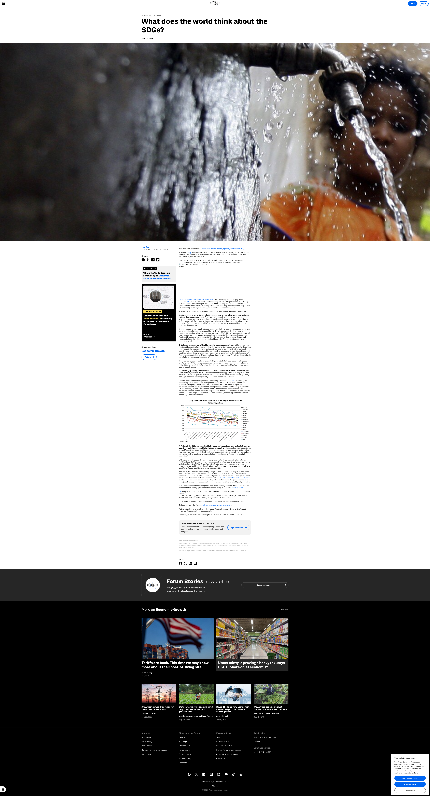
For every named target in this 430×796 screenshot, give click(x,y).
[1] (213, 254)
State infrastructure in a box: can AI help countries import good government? (196, 709)
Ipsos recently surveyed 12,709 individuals (196, 299)
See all (284, 609)
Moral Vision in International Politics (235, 478)
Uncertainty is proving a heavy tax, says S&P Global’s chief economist (251, 665)
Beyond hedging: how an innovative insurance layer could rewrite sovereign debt (233, 709)
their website (237, 488)
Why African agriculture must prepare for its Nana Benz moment (270, 708)
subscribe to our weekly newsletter (216, 505)
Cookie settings (410, 790)
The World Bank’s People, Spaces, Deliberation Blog (223, 249)
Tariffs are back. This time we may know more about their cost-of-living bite (175, 665)
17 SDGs (231, 381)
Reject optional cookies (410, 778)
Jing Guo (145, 247)
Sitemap (215, 786)
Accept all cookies (410, 784)
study (188, 252)
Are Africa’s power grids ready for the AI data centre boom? (158, 708)
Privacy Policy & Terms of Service (215, 782)
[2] (188, 301)
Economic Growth (152, 16)
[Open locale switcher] (3, 789)
